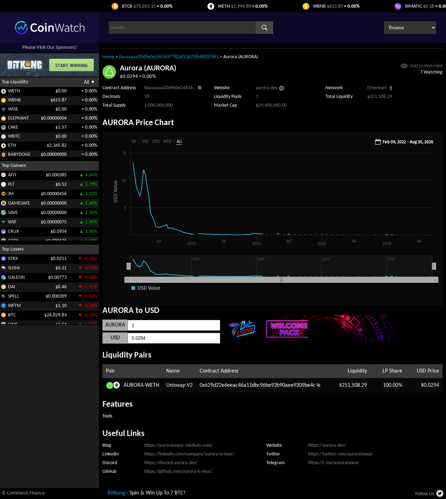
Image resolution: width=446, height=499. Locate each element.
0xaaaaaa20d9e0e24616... (170, 88)
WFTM (14, 305)
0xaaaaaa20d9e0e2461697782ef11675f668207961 (169, 57)
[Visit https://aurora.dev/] (281, 89)
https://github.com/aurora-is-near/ (178, 471)
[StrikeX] (3, 259)
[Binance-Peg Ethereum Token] (3, 146)
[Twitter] (440, 495)
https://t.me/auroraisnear (333, 463)
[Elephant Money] (3, 119)
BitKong (116, 493)
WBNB (14, 100)
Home (108, 57)
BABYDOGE (19, 154)
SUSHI (14, 267)
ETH (12, 145)
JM (11, 193)
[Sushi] (3, 269)
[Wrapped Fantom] (3, 306)
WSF (12, 221)
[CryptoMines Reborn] (3, 232)
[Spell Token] (3, 297)
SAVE (13, 212)
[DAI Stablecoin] (3, 288)
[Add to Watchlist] (404, 66)
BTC (12, 314)
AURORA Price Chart (138, 123)
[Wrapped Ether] (3, 92)
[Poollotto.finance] (3, 185)
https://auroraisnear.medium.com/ (178, 445)
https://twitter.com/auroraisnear (340, 454)
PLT (11, 184)
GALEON (16, 277)
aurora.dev (266, 88)
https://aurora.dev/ (327, 445)
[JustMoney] (3, 195)
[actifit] (3, 176)
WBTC (14, 136)
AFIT (12, 174)
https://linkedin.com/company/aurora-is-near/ (189, 454)
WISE (13, 109)
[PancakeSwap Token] (3, 128)
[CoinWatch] (50, 33)
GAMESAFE (19, 203)
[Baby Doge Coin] (3, 156)
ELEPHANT (18, 118)
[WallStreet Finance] (3, 223)
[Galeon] (3, 278)
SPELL (13, 296)
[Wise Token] (3, 110)
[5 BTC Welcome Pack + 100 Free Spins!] (331, 340)
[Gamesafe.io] (3, 204)
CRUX (13, 231)
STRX (13, 258)
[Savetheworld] (3, 213)
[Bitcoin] (3, 316)
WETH (14, 91)
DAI (11, 286)
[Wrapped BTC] (3, 137)
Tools (107, 416)
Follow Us (424, 494)
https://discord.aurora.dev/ (171, 463)
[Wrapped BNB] (3, 101)
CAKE (13, 127)
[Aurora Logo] (109, 77)
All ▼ (89, 82)
